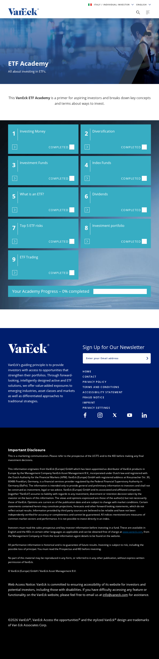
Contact (89, 376)
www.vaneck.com (132, 532)
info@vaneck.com (115, 595)
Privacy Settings (96, 408)
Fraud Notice (93, 397)
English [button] (142, 4)
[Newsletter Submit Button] (147, 358)
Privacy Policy (94, 382)
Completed (59, 147)
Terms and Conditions (101, 387)
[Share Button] (138, 12)
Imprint (89, 402)
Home (87, 371)
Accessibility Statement (103, 392)
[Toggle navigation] (148, 12)
